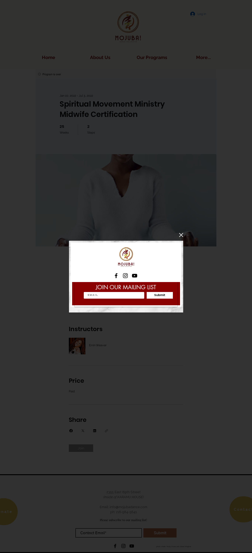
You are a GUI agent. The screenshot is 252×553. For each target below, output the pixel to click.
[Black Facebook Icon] (116, 275)
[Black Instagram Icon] (125, 275)
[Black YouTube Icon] (134, 275)
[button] (181, 235)
